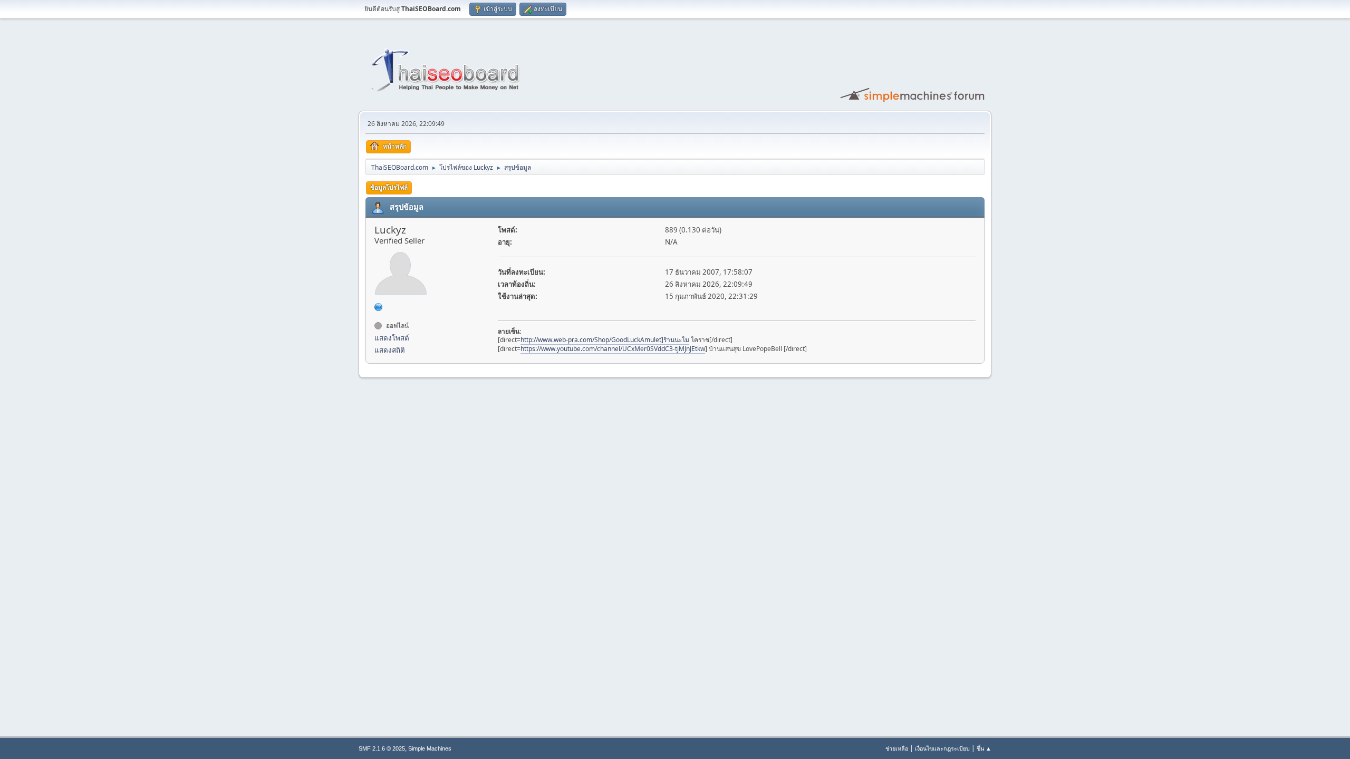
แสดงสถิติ (389, 350)
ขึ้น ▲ (984, 748)
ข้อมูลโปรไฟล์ (389, 187)
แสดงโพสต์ (391, 338)
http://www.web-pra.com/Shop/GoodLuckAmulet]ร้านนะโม (604, 339)
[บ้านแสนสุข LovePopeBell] (378, 307)
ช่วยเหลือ (896, 748)
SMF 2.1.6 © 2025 (382, 748)
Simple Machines (429, 748)
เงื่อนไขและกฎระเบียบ (942, 748)
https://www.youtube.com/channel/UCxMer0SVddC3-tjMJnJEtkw (612, 348)
